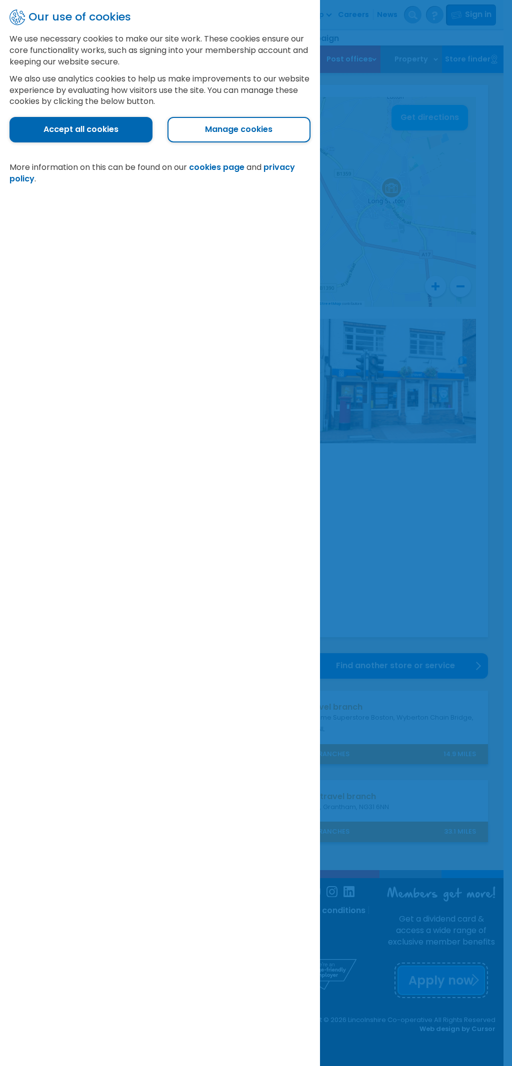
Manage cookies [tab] (238, 129)
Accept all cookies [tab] (81, 129)
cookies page (216, 167)
